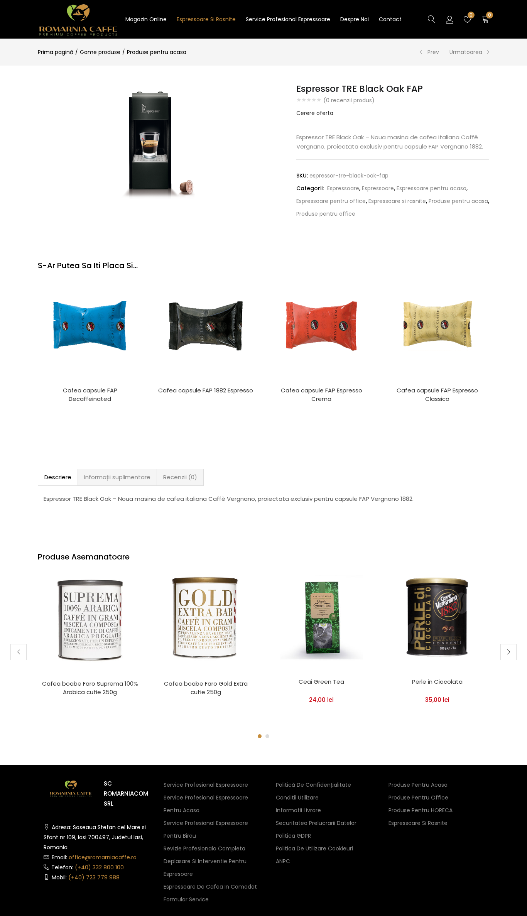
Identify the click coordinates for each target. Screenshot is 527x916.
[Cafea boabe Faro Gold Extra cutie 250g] (205, 620)
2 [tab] (267, 736)
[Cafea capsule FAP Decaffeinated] (90, 325)
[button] (485, 19)
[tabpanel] (90, 646)
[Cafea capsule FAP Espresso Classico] (437, 325)
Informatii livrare (298, 810)
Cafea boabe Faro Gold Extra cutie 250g (206, 687)
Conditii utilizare (297, 797)
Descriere (57, 477)
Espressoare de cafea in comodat (210, 887)
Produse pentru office (325, 214)
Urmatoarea (465, 52)
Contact (390, 19)
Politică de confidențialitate (313, 785)
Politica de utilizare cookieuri (314, 848)
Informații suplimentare (117, 477)
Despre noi (354, 19)
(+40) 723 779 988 (94, 877)
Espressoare (343, 188)
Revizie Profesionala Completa (204, 848)
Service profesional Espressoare (288, 19)
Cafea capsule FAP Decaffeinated (90, 394)
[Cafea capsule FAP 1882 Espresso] (206, 325)
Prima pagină (55, 52)
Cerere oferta (314, 113)
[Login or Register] (450, 19)
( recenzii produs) (349, 100)
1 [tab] (260, 736)
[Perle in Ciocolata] (437, 616)
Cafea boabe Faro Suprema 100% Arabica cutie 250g (90, 687)
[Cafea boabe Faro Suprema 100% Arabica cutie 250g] (90, 620)
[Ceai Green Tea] (321, 616)
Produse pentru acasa (156, 52)
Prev (433, 52)
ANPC (283, 861)
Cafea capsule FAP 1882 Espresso (205, 390)
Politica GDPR (293, 836)
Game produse (100, 52)
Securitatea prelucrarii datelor (316, 823)
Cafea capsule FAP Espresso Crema (321, 394)
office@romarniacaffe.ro (103, 857)
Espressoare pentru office (331, 201)
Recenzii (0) (180, 477)
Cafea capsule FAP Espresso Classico (437, 394)
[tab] (58, 477)
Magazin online (146, 19)
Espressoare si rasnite (206, 19)
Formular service (186, 899)
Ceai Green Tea (321, 682)
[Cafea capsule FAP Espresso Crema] (321, 325)
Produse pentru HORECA (420, 810)
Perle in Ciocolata (437, 682)
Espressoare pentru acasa (431, 188)
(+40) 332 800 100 (99, 867)
